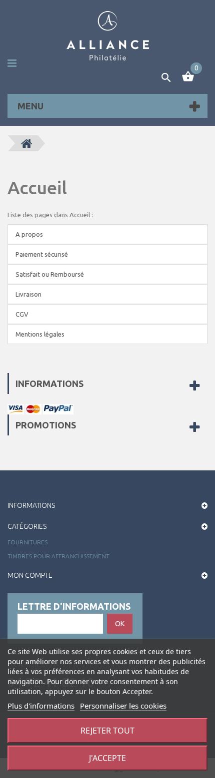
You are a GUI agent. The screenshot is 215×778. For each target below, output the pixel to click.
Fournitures (28, 542)
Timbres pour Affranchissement (59, 556)
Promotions (46, 425)
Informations (50, 384)
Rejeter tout (107, 730)
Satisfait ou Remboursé (50, 274)
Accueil (37, 187)
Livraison (29, 294)
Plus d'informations (41, 706)
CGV (22, 314)
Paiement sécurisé (42, 254)
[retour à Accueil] (26, 143)
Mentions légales (40, 334)
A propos (29, 234)
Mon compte (30, 575)
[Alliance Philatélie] (107, 35)
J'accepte (107, 758)
